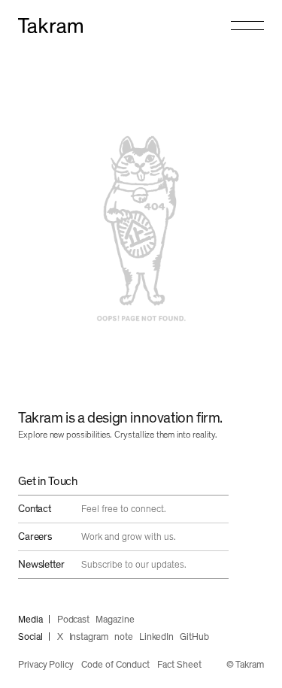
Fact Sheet (179, 665)
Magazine (115, 620)
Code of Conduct (115, 665)
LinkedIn (156, 637)
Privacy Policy (46, 665)
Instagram (88, 637)
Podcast (73, 620)
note (123, 637)
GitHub (194, 637)
